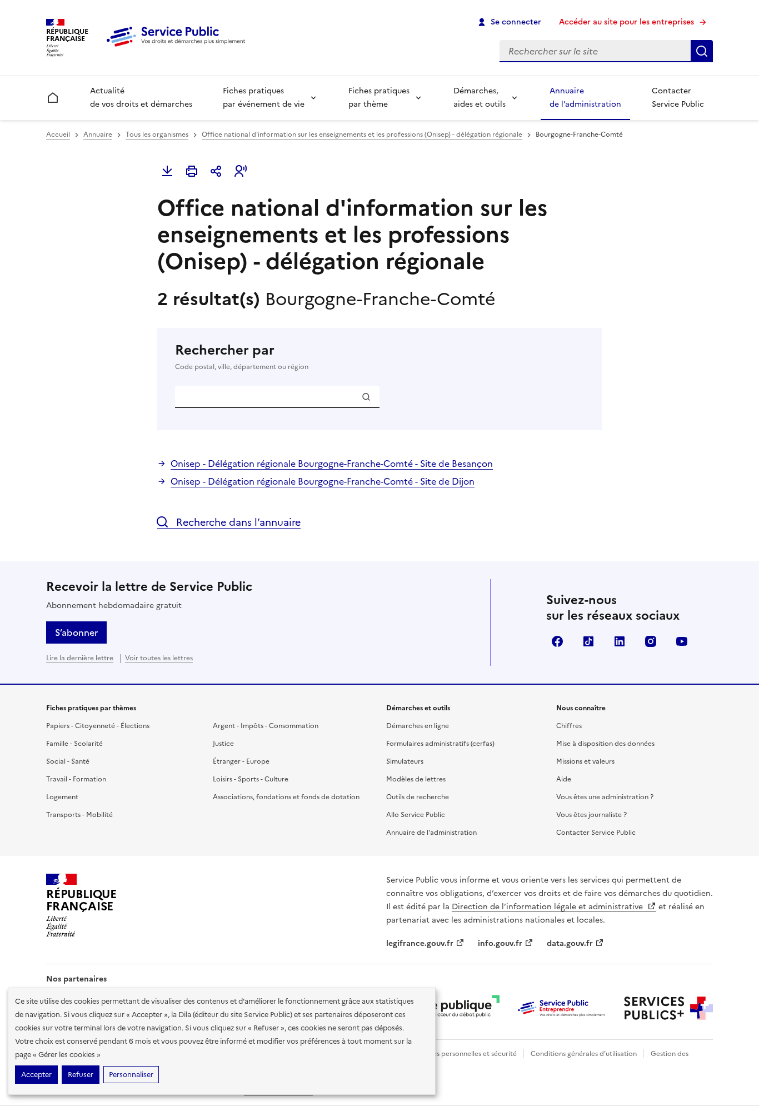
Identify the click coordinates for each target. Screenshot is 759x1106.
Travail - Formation (76, 779)
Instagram (651, 641)
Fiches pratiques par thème (379, 97)
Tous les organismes (157, 134)
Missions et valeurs (585, 761)
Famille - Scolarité (74, 744)
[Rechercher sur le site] (702, 51)
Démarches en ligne (417, 726)
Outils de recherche (417, 797)
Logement (62, 797)
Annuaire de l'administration (431, 833)
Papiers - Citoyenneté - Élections (97, 726)
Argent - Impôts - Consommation (265, 726)
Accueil (58, 134)
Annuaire (97, 134)
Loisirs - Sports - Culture (250, 779)
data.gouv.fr (570, 943)
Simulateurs (404, 761)
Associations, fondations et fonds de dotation (286, 797)
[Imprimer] (192, 171)
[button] (241, 171)
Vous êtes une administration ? (604, 797)
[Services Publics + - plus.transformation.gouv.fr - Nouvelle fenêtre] (668, 1008)
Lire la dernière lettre (79, 658)
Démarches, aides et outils (479, 97)
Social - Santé (67, 761)
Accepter (36, 1074)
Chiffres (569, 726)
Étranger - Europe (241, 761)
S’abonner (76, 632)
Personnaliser (131, 1074)
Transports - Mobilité (79, 815)
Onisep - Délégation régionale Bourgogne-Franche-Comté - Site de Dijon (323, 481)
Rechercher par (241, 356)
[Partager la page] (216, 171)
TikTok (588, 641)
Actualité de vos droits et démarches (141, 97)
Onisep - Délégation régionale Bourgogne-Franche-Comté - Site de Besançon (332, 463)
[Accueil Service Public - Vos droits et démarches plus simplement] (178, 47)
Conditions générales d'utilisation (584, 1054)
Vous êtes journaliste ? (591, 815)
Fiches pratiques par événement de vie (263, 97)
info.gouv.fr (500, 943)
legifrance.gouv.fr (419, 943)
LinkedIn (619, 641)
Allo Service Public (415, 815)
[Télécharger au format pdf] (167, 171)
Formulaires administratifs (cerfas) (440, 744)
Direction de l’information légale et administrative (548, 907)
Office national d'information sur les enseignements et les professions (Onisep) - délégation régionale (362, 134)
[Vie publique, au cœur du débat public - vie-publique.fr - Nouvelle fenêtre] (455, 1008)
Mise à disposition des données (605, 744)
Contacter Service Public (678, 97)
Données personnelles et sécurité (464, 1054)
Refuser (80, 1074)
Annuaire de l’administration (585, 97)
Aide (563, 779)
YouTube (682, 641)
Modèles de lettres (416, 779)
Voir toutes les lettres (159, 658)
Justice (223, 744)
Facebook (557, 641)
